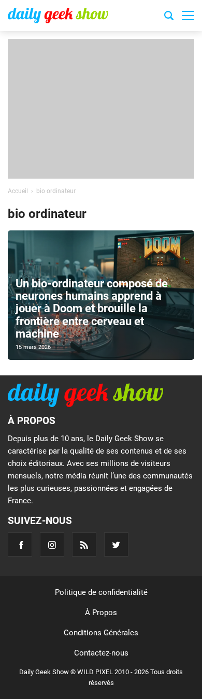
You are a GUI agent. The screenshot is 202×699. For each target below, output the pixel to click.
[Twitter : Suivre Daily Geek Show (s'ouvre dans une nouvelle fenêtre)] (116, 544)
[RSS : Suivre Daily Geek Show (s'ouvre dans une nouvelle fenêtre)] (84, 544)
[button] (188, 15)
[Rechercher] (169, 17)
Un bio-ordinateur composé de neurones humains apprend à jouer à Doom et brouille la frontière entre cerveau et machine (92, 308)
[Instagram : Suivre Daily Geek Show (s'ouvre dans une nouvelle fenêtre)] (52, 544)
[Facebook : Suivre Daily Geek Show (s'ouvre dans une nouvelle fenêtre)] (20, 544)
